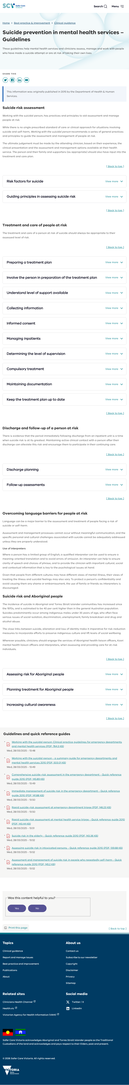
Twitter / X (78, 1002)
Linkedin (77, 1008)
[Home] (14, 6)
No (37, 908)
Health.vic (8, 1008)
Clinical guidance (65, 23)
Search (98, 6)
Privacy (70, 976)
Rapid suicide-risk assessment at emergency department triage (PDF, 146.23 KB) (61, 807)
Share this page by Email (26, 80)
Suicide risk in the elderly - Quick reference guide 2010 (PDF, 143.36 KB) (55, 835)
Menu (115, 6)
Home (6, 23)
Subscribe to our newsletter (81, 957)
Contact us (72, 951)
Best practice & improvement (32, 23)
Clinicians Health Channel (18, 1002)
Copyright (71, 963)
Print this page (18, 928)
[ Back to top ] (115, 166)
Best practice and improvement (21, 963)
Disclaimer (72, 970)
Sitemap (71, 983)
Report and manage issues (18, 957)
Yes (17, 908)
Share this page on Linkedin (19, 80)
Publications (10, 970)
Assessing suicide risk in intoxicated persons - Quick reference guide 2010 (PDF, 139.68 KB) (67, 848)
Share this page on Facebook (12, 80)
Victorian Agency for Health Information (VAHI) (29, 1014)
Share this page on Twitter (5, 80)
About (6, 976)
